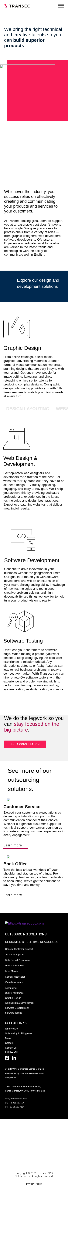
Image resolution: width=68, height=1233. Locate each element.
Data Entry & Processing (17, 960)
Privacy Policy (34, 1183)
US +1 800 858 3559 (14, 1102)
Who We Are (11, 1028)
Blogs (8, 1038)
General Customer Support (19, 949)
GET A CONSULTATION (25, 744)
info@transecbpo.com (16, 1098)
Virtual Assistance (14, 982)
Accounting (11, 988)
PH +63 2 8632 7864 (14, 1107)
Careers (9, 1043)
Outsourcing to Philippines (18, 1033)
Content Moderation (15, 977)
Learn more (12, 845)
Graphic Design (13, 998)
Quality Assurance (14, 993)
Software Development (17, 1008)
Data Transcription (14, 965)
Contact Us (10, 1048)
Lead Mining (11, 971)
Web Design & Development (19, 1003)
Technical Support (14, 954)
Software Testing (13, 1013)
